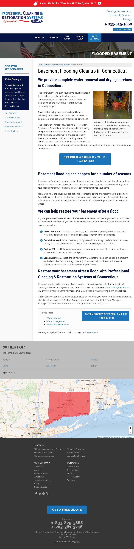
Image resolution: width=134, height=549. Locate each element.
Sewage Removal (13, 122)
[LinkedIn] (39, 493)
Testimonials (72, 470)
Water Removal (54, 318)
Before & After (73, 467)
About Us (38, 467)
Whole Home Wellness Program (49, 449)
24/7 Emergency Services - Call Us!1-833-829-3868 (85, 159)
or (123, 29)
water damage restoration (117, 287)
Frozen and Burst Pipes (57, 324)
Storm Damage (12, 117)
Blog (36, 483)
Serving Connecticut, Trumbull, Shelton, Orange (119, 15)
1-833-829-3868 (118, 24)
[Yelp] (47, 493)
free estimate (91, 332)
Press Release (40, 487)
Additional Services (14, 126)
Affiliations (39, 477)
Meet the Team (41, 473)
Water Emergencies (55, 321)
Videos (70, 473)
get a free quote (67, 510)
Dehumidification (12, 106)
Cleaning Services (75, 449)
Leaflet (99, 437)
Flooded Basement (14, 85)
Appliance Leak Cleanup (15, 92)
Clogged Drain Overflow (15, 99)
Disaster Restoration (14, 68)
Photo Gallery (11, 131)
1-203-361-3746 (67, 527)
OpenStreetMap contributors (124, 437)
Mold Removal (73, 452)
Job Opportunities (42, 480)
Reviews (71, 480)
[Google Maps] (43, 493)
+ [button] (130, 428)
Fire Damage (11, 113)
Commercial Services (44, 456)
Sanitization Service (76, 456)
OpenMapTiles (108, 437)
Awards (37, 470)
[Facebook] (36, 493)
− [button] (130, 432)
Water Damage (13, 79)
